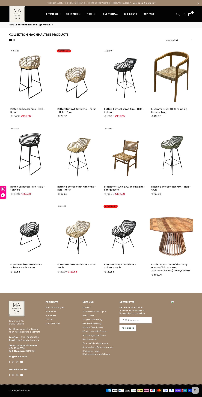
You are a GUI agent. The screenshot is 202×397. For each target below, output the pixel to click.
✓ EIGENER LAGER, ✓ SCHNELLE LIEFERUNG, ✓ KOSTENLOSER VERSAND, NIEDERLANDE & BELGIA (101, 3)
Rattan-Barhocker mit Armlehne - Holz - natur (76, 188)
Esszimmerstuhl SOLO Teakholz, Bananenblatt (169, 110)
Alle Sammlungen (55, 307)
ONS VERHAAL (110, 13)
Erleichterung (53, 323)
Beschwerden (90, 339)
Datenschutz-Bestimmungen (98, 347)
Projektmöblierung (92, 319)
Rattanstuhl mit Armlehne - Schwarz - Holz (120, 266)
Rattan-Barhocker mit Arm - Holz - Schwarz (124, 110)
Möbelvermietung (92, 323)
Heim (11, 25)
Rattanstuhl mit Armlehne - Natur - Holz (76, 266)
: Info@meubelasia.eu (27, 340)
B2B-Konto (130, 13)
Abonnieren (128, 328)
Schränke (72, 13)
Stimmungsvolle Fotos (94, 335)
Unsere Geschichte (93, 327)
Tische (90, 13)
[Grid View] (10, 40)
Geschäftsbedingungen (95, 343)
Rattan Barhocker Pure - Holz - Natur (27, 110)
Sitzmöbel (52, 13)
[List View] (14, 40)
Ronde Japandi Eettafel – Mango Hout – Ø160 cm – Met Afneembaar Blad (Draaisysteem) (170, 267)
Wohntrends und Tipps (94, 311)
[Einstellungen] (184, 14)
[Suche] (178, 14)
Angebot (15, 51)
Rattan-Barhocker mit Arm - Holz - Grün (171, 188)
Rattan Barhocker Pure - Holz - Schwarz (27, 188)
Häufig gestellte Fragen (95, 331)
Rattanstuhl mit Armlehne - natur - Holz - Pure (76, 110)
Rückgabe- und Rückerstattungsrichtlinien (96, 352)
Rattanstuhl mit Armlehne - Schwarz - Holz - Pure (26, 266)
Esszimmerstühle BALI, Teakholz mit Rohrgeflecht (124, 188)
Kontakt (149, 13)
